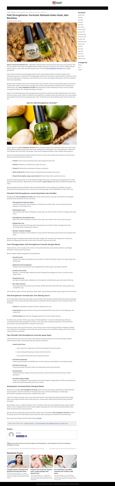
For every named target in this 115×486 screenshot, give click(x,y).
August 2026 (81, 15)
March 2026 (81, 27)
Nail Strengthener (31, 443)
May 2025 (80, 51)
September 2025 (82, 41)
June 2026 (80, 20)
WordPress (76, 484)
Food (79, 67)
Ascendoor (65, 484)
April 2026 (80, 24)
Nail (17, 443)
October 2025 (81, 39)
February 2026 (81, 29)
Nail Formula (22, 443)
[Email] (26, 436)
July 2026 (80, 17)
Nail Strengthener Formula (55, 443)
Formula (13, 443)
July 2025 (80, 46)
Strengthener (66, 443)
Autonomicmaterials (48, 484)
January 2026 (81, 32)
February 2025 (81, 58)
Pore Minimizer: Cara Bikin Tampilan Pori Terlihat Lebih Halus (63, 471)
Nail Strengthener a (42, 443)
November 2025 (82, 36)
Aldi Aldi (20, 21)
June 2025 (80, 49)
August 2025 (81, 44)
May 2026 (80, 22)
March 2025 (81, 56)
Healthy (80, 69)
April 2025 (80, 53)
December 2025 (82, 34)
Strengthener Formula (13, 445)
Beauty (8, 441)
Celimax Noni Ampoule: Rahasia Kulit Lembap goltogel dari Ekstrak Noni (41, 471)
